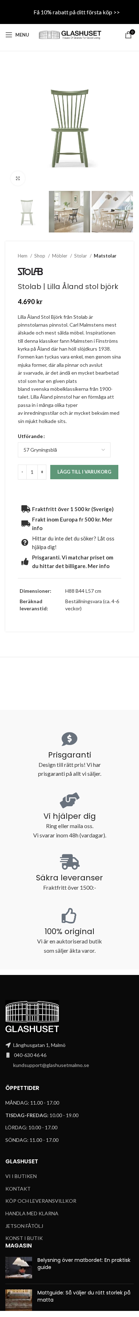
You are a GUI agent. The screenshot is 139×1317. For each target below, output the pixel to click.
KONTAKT (18, 1189)
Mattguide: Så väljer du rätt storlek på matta (83, 1296)
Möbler (60, 256)
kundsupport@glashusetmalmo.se (51, 1065)
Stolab (80, 317)
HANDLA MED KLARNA (31, 1213)
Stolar (81, 256)
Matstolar (105, 256)
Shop (40, 256)
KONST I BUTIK (24, 1238)
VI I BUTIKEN (21, 1176)
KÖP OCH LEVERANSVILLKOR (40, 1201)
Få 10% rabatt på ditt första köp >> (77, 12)
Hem (23, 256)
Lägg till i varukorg (84, 472)
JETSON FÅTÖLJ (24, 1226)
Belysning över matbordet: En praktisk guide (83, 1263)
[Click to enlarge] (18, 178)
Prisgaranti (69, 754)
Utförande (30, 436)
